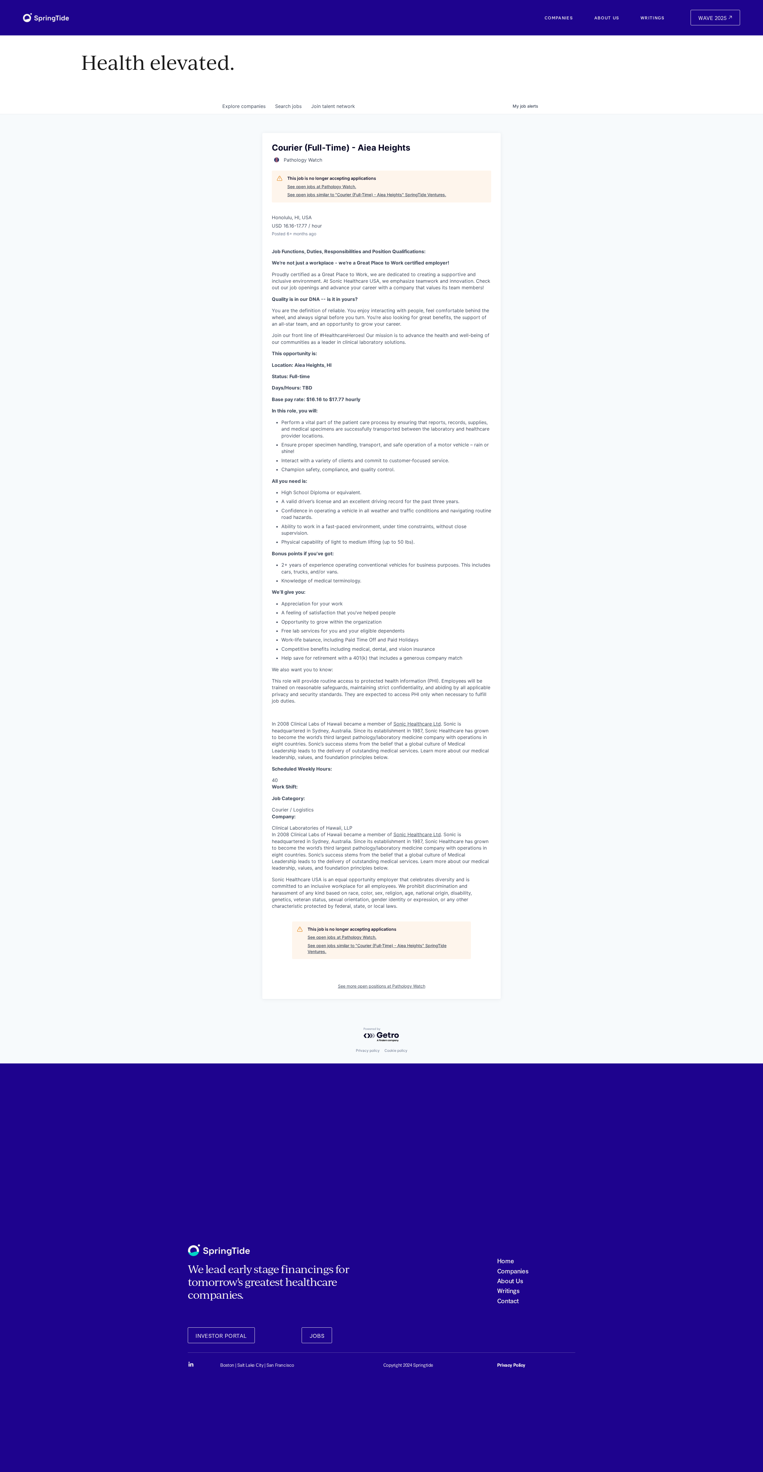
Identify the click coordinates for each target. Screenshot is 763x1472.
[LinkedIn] (191, 1364)
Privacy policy (368, 1050)
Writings (653, 17)
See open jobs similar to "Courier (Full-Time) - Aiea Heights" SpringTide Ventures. (366, 194)
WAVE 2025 (713, 17)
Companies (559, 17)
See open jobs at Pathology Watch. (321, 186)
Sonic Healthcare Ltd (417, 724)
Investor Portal (221, 1335)
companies (244, 106)
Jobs (317, 1335)
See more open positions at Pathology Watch (381, 986)
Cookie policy (395, 1050)
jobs (288, 106)
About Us (606, 17)
